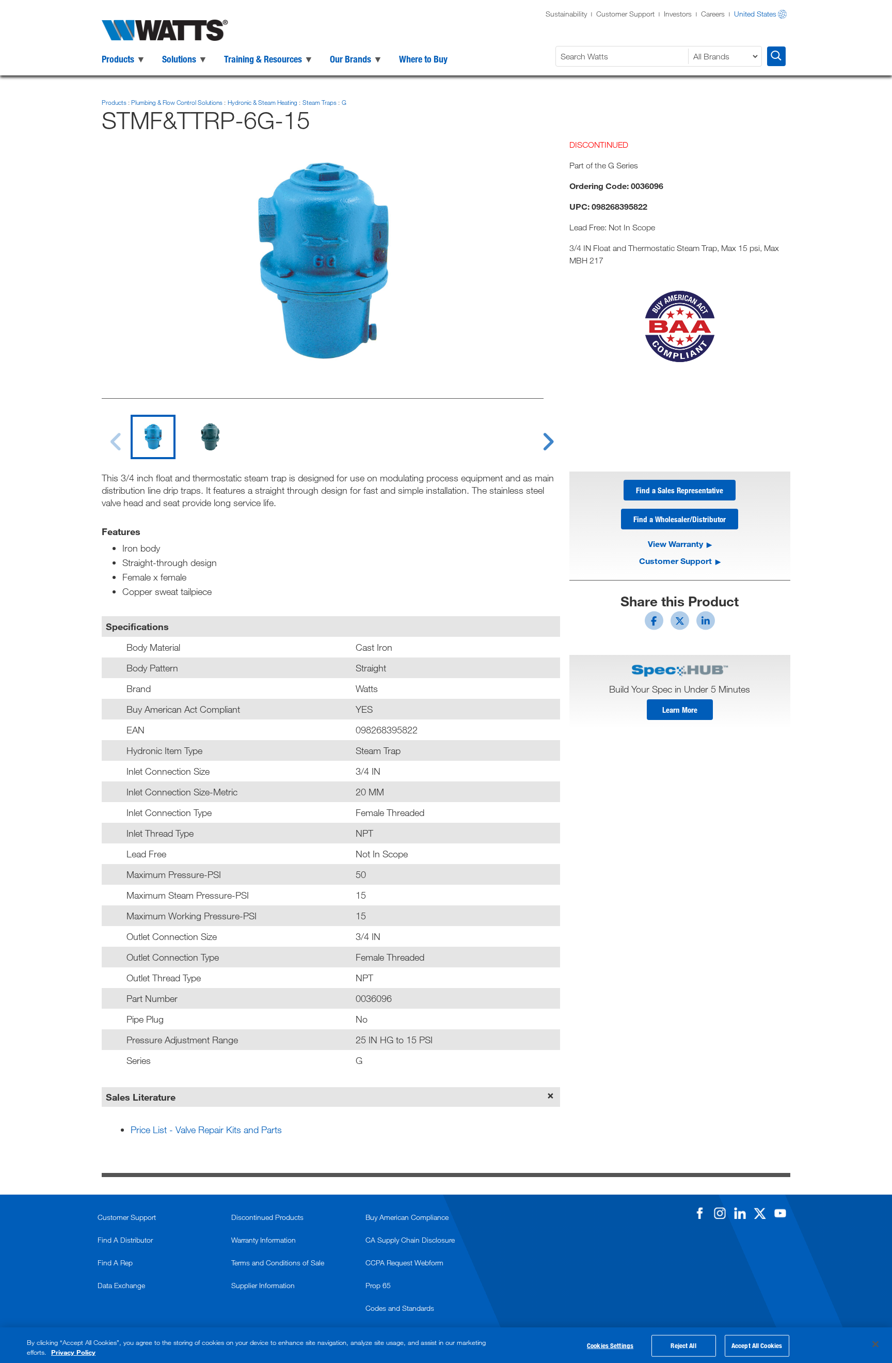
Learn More (679, 709)
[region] (446, 1345)
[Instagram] (719, 1213)
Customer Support (625, 13)
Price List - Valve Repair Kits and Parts (206, 1129)
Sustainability (566, 13)
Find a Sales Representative (679, 490)
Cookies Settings (610, 1345)
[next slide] (538, 435)
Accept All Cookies (756, 1345)
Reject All (683, 1345)
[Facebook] (699, 1213)
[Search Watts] (776, 56)
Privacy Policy (73, 1352)
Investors (678, 13)
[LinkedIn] (740, 1213)
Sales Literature (141, 1097)
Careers (713, 13)
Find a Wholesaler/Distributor (679, 519)
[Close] (875, 1344)
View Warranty (675, 544)
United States (755, 13)
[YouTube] (780, 1213)
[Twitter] (760, 1213)
